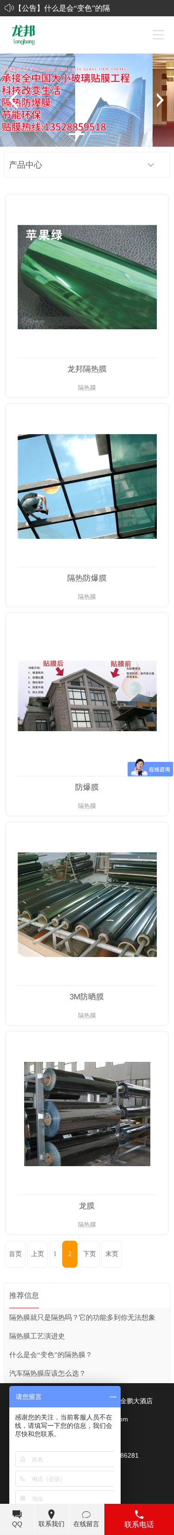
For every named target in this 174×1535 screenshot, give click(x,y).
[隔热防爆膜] (87, 485)
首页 (15, 1253)
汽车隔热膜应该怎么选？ (47, 1373)
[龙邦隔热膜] (87, 276)
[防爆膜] (87, 694)
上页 (37, 1253)
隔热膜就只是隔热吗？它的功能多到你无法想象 (82, 1317)
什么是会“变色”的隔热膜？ (50, 1354)
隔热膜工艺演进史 (37, 1336)
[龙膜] (87, 1113)
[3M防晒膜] (87, 904)
